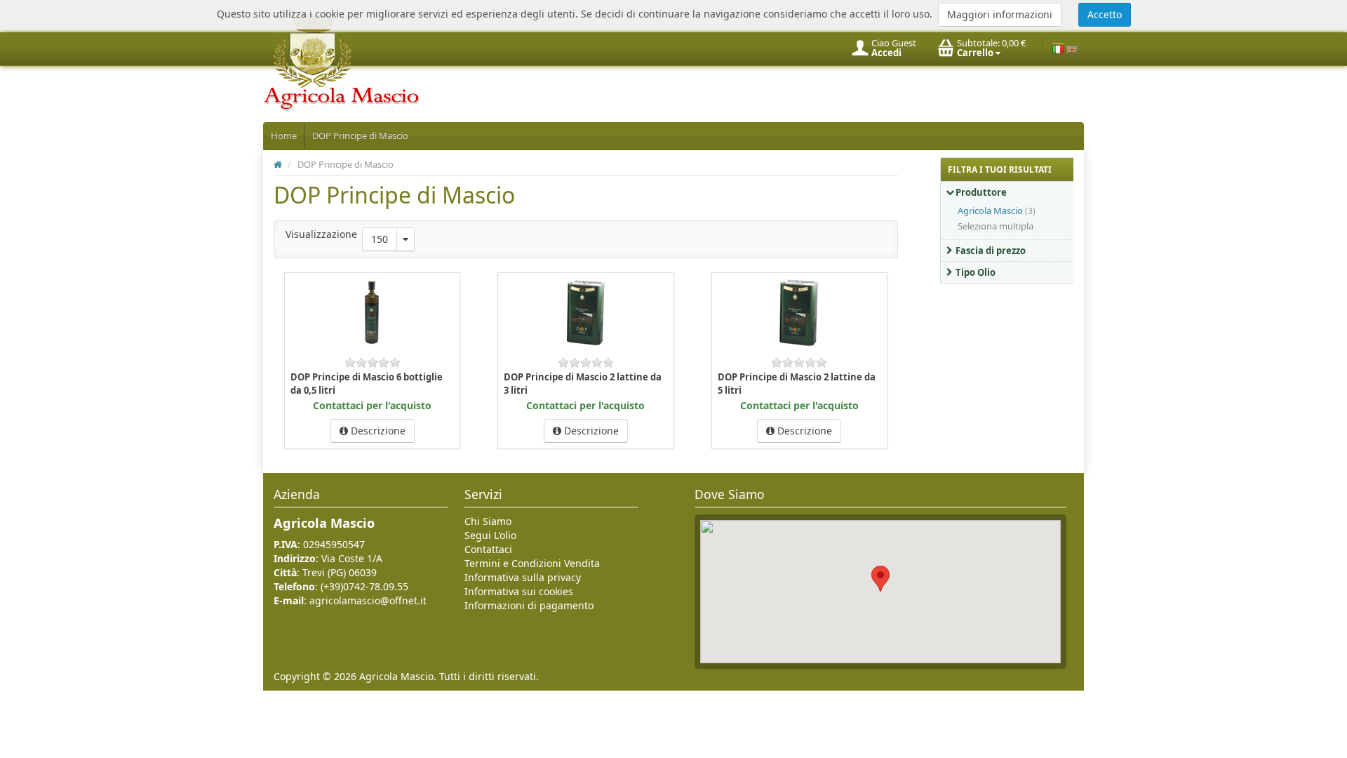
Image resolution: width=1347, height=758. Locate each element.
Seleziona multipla (995, 226)
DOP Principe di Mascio (360, 135)
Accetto (1104, 14)
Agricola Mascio (990, 210)
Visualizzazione (321, 234)
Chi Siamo (487, 521)
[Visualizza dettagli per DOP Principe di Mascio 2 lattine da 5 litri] (799, 311)
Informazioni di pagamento (529, 605)
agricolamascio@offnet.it (368, 600)
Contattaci (488, 549)
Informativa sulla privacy (522, 577)
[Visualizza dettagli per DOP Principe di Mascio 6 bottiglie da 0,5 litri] (372, 311)
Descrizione (377, 430)
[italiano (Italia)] (1058, 48)
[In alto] (278, 164)
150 (379, 239)
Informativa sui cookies (518, 591)
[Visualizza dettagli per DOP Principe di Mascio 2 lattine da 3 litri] (586, 311)
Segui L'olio (490, 535)
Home (284, 135)
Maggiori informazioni (999, 14)
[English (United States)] (1072, 48)
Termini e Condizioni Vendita (532, 563)
